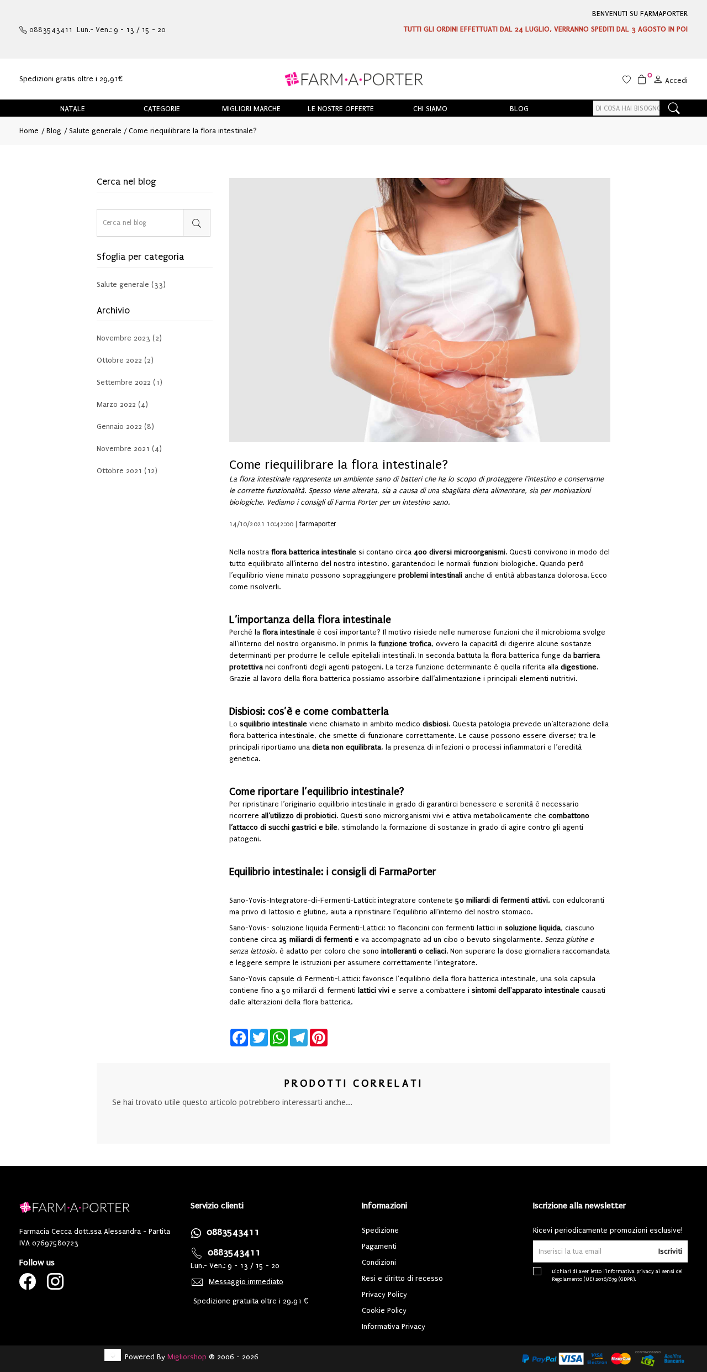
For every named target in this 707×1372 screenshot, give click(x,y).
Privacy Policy (384, 1294)
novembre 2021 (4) (129, 448)
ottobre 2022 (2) (125, 360)
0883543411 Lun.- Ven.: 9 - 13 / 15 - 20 (96, 29)
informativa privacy (630, 1271)
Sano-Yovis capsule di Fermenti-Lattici (293, 979)
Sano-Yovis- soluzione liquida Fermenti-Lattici (306, 928)
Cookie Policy (384, 1310)
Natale (72, 108)
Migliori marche (251, 108)
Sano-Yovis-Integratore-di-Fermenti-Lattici (301, 900)
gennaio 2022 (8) (125, 426)
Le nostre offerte (341, 108)
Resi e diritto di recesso (402, 1278)
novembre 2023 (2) (129, 338)
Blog (519, 108)
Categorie (162, 108)
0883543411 (233, 1232)
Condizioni (379, 1262)
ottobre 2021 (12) (127, 471)
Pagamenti (379, 1246)
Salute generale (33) (131, 285)
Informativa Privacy (393, 1326)
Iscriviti (670, 1251)
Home (29, 131)
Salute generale (94, 131)
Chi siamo (430, 108)
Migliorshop (187, 1357)
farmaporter (317, 524)
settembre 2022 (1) (129, 382)
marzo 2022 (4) (122, 404)
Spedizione (380, 1230)
